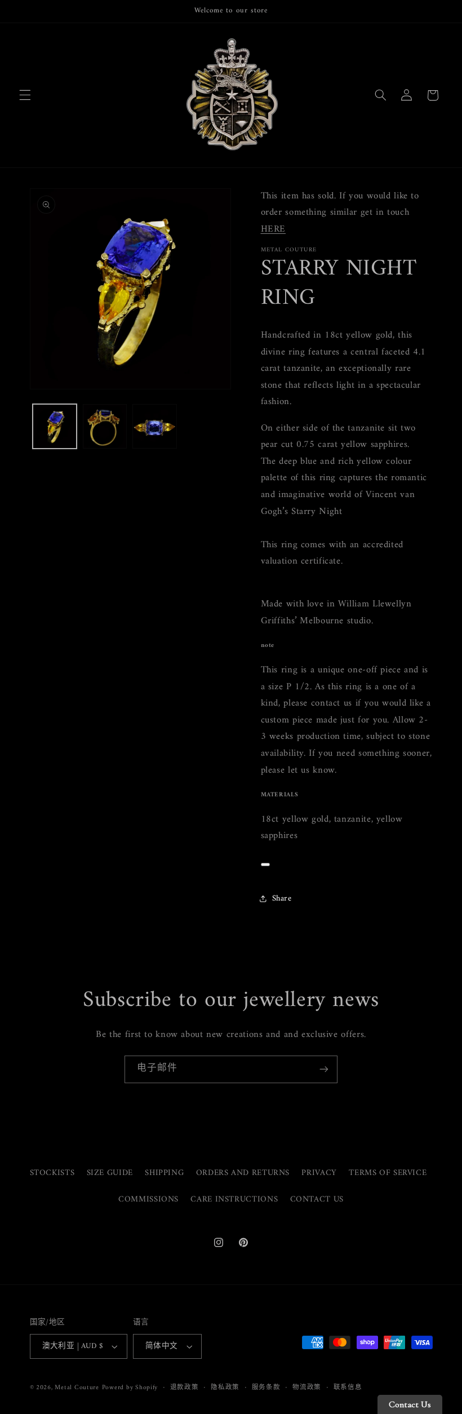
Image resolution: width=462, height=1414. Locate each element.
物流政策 (306, 1387)
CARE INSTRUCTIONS (234, 1199)
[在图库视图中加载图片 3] (154, 426)
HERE (273, 229)
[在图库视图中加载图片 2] (105, 426)
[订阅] (324, 1069)
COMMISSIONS (148, 1199)
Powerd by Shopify (130, 1387)
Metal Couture (77, 1387)
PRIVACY (318, 1172)
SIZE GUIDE (110, 1172)
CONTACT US (317, 1199)
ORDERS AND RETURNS (243, 1172)
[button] (25, 95)
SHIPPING (164, 1172)
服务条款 (266, 1387)
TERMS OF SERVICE (388, 1172)
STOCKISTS (52, 1173)
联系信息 (348, 1387)
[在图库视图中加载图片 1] (55, 426)
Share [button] (282, 898)
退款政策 (184, 1387)
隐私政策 (225, 1387)
